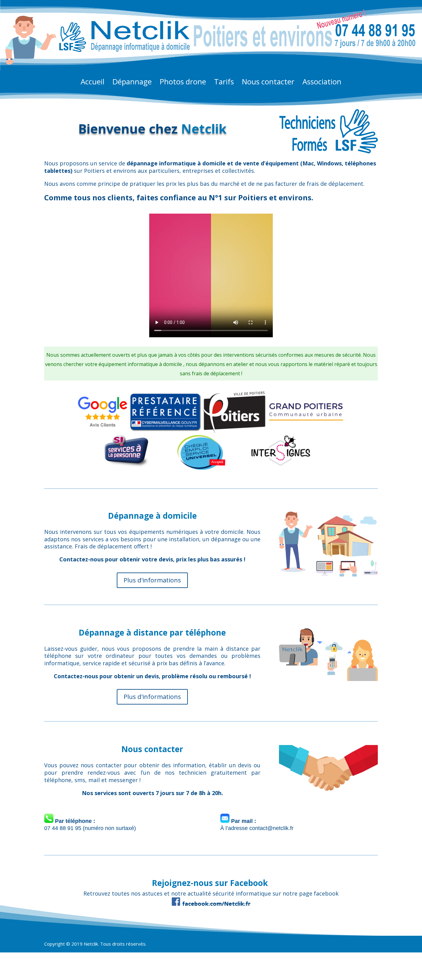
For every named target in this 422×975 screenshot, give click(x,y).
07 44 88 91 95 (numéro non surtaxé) (90, 828)
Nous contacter (268, 83)
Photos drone (183, 83)
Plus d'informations (152, 580)
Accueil (92, 83)
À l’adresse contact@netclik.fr (256, 828)
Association (321, 83)
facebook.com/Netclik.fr (216, 903)
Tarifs (224, 83)
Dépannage (132, 83)
